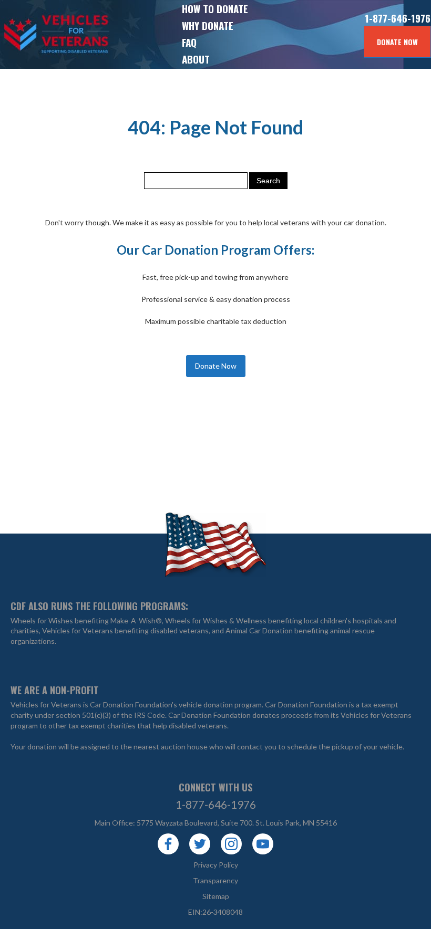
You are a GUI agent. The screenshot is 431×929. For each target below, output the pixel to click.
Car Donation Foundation (306, 704)
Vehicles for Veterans (37, 34)
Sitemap (215, 896)
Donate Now (397, 41)
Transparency (215, 880)
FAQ (189, 42)
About (196, 58)
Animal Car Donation (259, 630)
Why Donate (207, 25)
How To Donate (215, 8)
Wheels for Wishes (42, 620)
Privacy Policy (215, 864)
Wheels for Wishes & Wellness (215, 620)
